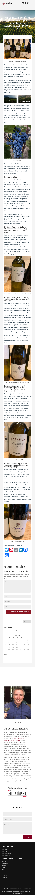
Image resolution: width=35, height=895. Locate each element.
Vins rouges (5, 851)
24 (5, 650)
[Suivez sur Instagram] (25, 3)
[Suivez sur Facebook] (23, 3)
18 (9, 647)
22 (24, 647)
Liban (3, 869)
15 (24, 645)
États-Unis (5, 863)
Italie (3, 867)
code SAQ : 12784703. (12, 466)
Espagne (4, 861)
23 (28, 647)
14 (20, 645)
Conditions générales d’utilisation (13, 891)
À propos (4, 876)
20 (17, 647)
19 (13, 647)
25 (9, 650)
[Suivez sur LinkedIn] (27, 3)
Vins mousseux (6, 853)
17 (5, 647)
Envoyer (27, 837)
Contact (4, 878)
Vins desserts (6, 855)
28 (20, 650)
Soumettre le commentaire (18, 612)
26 (13, 650)
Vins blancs (5, 849)
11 (9, 645)
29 (24, 650)
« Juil (5, 654)
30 (28, 650)
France (4, 865)
